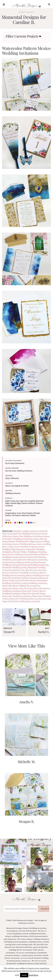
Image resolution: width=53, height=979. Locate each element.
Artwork (8, 510)
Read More (33, 975)
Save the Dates (10, 471)
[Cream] (13, 523)
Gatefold (31, 501)
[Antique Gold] (6, 523)
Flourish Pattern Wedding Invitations (29, 552)
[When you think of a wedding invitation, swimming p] (13, 852)
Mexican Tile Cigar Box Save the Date (29, 570)
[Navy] (20, 523)
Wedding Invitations (24, 471)
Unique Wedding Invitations (34, 583)
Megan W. (9, 632)
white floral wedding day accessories (23, 601)
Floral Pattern (27, 513)
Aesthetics (9, 475)
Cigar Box (23, 501)
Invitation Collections (13, 460)
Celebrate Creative (26, 923)
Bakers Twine (10, 501)
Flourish (36, 513)
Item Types (8, 490)
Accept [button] (24, 975)
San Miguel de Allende (19, 486)
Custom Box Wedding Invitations (27, 536)
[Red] (29, 523)
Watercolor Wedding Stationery (23, 598)
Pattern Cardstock (28, 503)
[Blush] (8, 523)
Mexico (8, 486)
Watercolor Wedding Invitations (16, 596)
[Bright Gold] (11, 523)
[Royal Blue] (31, 523)
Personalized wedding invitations (23, 578)
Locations (8, 483)
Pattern (8, 515)
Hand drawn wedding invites (15, 554)
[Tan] (33, 523)
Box (17, 501)
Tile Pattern (16, 515)
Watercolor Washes (28, 515)
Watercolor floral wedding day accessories (21, 585)
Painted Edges (15, 503)
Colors (7, 520)
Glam (7, 478)
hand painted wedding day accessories (30, 559)
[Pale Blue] (24, 523)
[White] (36, 523)
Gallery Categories (12, 468)
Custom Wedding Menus (24, 544)
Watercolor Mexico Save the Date (17, 588)
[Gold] (18, 523)
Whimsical (14, 478)
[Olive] (22, 523)
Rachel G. (43, 632)
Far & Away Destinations (14, 463)
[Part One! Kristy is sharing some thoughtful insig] (13, 878)
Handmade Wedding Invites (14, 567)
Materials (8, 498)
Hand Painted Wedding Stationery (33, 565)
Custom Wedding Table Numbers (23, 547)
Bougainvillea (10, 513)
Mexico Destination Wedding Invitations (20, 572)
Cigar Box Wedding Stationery (25, 533)
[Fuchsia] (15, 523)
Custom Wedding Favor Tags (21, 541)
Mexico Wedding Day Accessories (24, 573)
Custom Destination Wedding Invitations (26, 537)
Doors (19, 513)
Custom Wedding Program (25, 546)
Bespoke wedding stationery (26, 531)
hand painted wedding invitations (17, 562)
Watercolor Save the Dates (33, 593)
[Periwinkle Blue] (27, 523)
